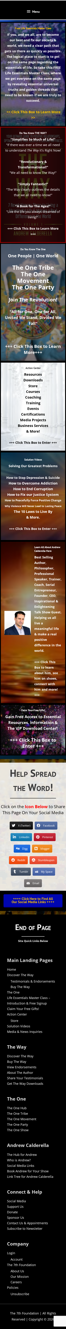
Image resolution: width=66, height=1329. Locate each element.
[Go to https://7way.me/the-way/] (33, 185)
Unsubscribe (20, 1294)
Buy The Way (20, 987)
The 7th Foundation (21, 1265)
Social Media (16, 1201)
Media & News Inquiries (24, 1031)
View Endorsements (21, 1067)
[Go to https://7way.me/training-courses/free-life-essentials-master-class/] (33, 74)
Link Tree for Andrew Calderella (30, 1176)
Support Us (15, 1206)
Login (11, 1253)
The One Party (17, 1124)
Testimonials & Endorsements (33, 981)
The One (13, 992)
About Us (17, 1271)
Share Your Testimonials (25, 1078)
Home (11, 969)
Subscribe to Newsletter (24, 1228)
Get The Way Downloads (25, 1083)
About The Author (20, 1072)
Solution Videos (18, 1026)
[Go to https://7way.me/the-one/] (33, 302)
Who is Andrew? (19, 1160)
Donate (12, 1212)
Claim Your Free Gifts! (23, 1009)
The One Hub (17, 1108)
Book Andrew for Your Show (28, 1171)
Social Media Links (20, 1165)
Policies (12, 1287)
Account (17, 1259)
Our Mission (20, 1276)
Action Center (17, 1014)
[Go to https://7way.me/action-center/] (33, 406)
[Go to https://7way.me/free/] (33, 729)
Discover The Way (20, 975)
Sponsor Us (15, 1217)
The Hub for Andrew (22, 1154)
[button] (33, 900)
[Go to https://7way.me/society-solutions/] (33, 495)
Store (14, 1021)
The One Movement (21, 1119)
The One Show (18, 1130)
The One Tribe (17, 1113)
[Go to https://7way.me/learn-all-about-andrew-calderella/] (33, 622)
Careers (16, 1282)
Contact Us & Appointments (27, 1223)
